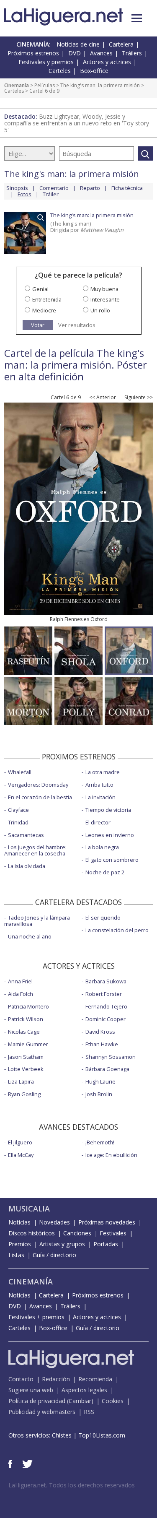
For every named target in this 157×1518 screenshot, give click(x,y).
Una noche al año (29, 936)
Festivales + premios (36, 1317)
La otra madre (102, 772)
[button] (136, 18)
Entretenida (47, 299)
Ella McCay (20, 1155)
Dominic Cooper (105, 1019)
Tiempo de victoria (108, 810)
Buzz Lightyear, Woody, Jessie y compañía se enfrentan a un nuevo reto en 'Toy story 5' (76, 123)
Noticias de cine (78, 44)
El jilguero (20, 1142)
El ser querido (103, 917)
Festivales (113, 1233)
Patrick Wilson (25, 1019)
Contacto (20, 1379)
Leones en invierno (109, 835)
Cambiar (80, 1401)
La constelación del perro (117, 930)
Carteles (60, 71)
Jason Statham (26, 1057)
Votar (37, 325)
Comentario (54, 188)
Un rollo (100, 310)
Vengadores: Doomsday (38, 784)
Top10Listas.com (101, 1435)
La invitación (100, 797)
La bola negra (102, 847)
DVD (74, 53)
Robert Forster (103, 994)
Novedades (54, 1222)
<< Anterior (102, 397)
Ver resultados (76, 325)
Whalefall (19, 772)
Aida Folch (20, 994)
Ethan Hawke (101, 1044)
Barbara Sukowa (105, 981)
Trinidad (18, 822)
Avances (101, 53)
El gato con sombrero (112, 859)
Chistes (62, 1435)
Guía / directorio (54, 1255)
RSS (89, 1412)
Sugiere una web (30, 1390)
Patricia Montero (28, 1006)
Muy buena (104, 289)
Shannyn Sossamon (110, 1057)
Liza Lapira (21, 1081)
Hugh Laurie (100, 1081)
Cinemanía (16, 85)
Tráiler (51, 194)
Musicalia (29, 1208)
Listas (16, 1255)
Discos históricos (31, 1233)
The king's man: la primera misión (100, 85)
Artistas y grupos (62, 1244)
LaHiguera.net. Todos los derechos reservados (71, 1485)
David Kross (100, 1031)
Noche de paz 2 (104, 872)
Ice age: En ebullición (111, 1155)
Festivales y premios (46, 62)
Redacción (56, 1379)
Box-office (94, 71)
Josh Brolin (98, 1094)
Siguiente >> (138, 397)
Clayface (18, 810)
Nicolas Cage (24, 1031)
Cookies (113, 1401)
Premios (19, 1244)
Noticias (19, 1222)
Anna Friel (20, 981)
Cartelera (121, 44)
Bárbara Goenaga (107, 1069)
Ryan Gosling (24, 1094)
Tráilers (132, 53)
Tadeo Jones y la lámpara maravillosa (37, 921)
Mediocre (44, 310)
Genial (40, 289)
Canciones (77, 1233)
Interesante (105, 299)
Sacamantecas (26, 835)
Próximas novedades (106, 1222)
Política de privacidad (36, 1401)
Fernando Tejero (106, 1006)
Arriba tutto (99, 784)
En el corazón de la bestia (40, 797)
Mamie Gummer (28, 1044)
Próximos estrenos (33, 53)
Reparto (90, 188)
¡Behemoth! (99, 1142)
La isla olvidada (26, 866)
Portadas (105, 1244)
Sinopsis (17, 188)
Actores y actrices (107, 62)
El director (98, 822)
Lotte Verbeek (26, 1069)
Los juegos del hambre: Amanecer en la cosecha (35, 850)
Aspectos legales (84, 1390)
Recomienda (95, 1379)
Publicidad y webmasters (41, 1412)
